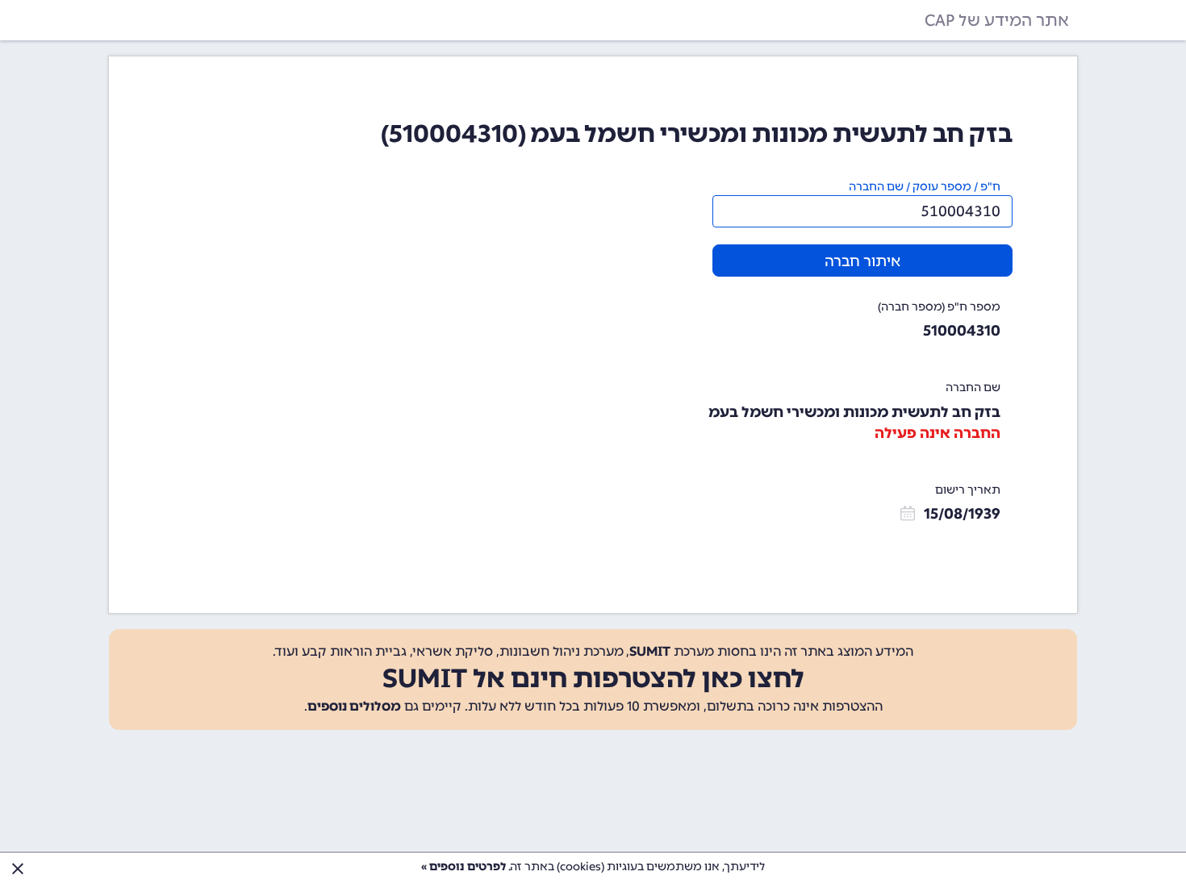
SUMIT (649, 651)
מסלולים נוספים (354, 706)
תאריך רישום (967, 490)
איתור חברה (862, 261)
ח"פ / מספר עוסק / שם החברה (924, 187)
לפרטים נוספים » (463, 867)
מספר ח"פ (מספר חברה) (939, 307)
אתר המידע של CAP (997, 20)
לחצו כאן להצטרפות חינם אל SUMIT (593, 678)
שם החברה (973, 387)
